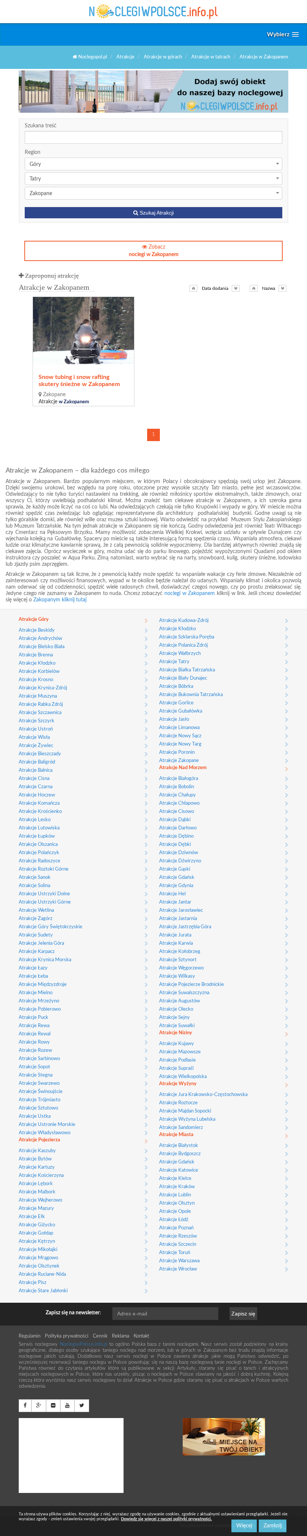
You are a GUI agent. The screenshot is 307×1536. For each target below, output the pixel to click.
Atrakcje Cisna (34, 778)
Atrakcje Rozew (35, 1050)
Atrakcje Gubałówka (180, 711)
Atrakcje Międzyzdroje (43, 984)
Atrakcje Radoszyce (39, 861)
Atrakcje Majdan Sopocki (185, 1111)
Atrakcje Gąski (174, 869)
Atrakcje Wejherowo (40, 1200)
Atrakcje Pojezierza (39, 1140)
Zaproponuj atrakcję (51, 275)
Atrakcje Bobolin (176, 786)
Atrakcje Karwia (176, 943)
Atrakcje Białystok (178, 1145)
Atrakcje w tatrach (210, 57)
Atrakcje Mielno (35, 992)
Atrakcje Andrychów (40, 638)
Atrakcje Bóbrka (176, 686)
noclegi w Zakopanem (189, 593)
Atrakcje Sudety (36, 935)
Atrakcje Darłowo (178, 828)
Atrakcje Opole (175, 1211)
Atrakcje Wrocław (178, 1269)
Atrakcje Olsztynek (39, 1266)
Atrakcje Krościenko (40, 811)
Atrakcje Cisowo (176, 811)
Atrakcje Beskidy (37, 630)
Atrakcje (125, 57)
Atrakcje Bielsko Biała (41, 646)
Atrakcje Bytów (35, 1159)
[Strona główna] (153, 11)
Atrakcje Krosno (36, 679)
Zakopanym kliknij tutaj (59, 599)
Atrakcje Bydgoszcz (180, 1153)
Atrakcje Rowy (34, 1042)
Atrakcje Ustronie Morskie (47, 1124)
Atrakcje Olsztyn (177, 1203)
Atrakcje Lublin (175, 1195)
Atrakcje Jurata (175, 935)
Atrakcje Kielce (175, 1178)
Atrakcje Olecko (176, 1009)
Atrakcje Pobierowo (40, 1009)
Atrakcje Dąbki (175, 819)
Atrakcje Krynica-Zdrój (43, 688)
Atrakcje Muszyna (38, 696)
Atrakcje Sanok (35, 877)
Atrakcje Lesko (35, 819)
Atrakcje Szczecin (177, 1244)
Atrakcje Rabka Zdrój (41, 704)
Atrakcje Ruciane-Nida (42, 1274)
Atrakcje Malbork (37, 1192)
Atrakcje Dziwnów (178, 852)
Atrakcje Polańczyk (39, 852)
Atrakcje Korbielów (39, 671)
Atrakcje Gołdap (36, 1233)
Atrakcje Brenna (36, 655)
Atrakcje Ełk (32, 1216)
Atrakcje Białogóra (178, 778)
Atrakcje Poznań (176, 1228)
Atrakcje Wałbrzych (180, 653)
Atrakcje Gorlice (176, 703)
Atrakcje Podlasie (177, 1060)
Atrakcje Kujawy (176, 1043)
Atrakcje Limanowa (179, 727)
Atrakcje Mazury (36, 1208)
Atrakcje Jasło (174, 719)
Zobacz (154, 251)
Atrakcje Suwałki (177, 1025)
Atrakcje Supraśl (176, 1068)
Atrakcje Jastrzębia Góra (185, 927)
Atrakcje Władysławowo (44, 1132)
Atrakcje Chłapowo (179, 803)
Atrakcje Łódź (173, 1219)
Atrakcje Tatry (174, 661)
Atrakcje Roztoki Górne (44, 869)
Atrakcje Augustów (179, 1001)
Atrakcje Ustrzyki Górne (45, 902)
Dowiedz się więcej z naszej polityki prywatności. (166, 1519)
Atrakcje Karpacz (37, 951)
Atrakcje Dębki (175, 844)
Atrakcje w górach (163, 57)
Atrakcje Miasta (176, 1134)
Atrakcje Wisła (34, 737)
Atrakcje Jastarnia (178, 918)
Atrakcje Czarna (35, 786)
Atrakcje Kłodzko (37, 663)
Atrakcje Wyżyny (178, 1083)
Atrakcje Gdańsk (176, 877)
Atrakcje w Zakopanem (264, 57)
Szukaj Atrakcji (156, 213)
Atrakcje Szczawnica (40, 712)
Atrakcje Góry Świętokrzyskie (50, 927)
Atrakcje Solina (34, 885)
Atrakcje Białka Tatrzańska (187, 670)
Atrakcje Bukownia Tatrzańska (191, 694)
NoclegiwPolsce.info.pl (84, 1344)
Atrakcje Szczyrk (36, 721)
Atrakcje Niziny (175, 1032)
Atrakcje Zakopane (179, 760)
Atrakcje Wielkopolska (183, 1076)
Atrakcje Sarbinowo (39, 1058)
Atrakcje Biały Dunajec (183, 678)
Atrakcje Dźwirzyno (180, 861)
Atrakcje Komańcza (39, 803)
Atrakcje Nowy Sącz (180, 736)
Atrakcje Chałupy (177, 795)
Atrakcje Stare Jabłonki (43, 1290)
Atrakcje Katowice (178, 1170)
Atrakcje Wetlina (36, 910)
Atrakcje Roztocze (178, 1103)
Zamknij (273, 1526)
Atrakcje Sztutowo (38, 1108)
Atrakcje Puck (33, 1017)
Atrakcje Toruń (174, 1252)
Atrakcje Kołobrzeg (179, 951)
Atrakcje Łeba (33, 976)
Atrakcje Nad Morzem (183, 767)
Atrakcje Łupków (37, 836)
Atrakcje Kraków (177, 1186)
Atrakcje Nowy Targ (180, 744)
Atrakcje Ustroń (36, 729)
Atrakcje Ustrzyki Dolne (44, 894)
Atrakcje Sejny (174, 1017)
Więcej (244, 1526)
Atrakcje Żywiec (36, 745)
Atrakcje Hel (172, 894)
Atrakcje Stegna (35, 1075)
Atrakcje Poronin (177, 752)
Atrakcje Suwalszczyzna (184, 992)
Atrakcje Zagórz (35, 918)
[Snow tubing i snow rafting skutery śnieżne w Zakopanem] (84, 330)
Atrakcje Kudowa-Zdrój (184, 620)
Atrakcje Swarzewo (39, 1083)
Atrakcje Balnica (35, 770)
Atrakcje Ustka (35, 1116)
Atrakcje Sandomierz (181, 1127)
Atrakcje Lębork (36, 1183)
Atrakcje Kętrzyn (37, 1241)
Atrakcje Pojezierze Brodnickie (191, 984)
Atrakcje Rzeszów (178, 1236)
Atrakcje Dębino (176, 836)
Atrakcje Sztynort (178, 959)
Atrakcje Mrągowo (38, 1258)
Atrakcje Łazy (33, 968)
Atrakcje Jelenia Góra (41, 943)
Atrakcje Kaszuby (37, 1150)
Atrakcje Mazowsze (180, 1052)
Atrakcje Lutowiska (39, 828)
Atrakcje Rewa (34, 1025)
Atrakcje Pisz (32, 1282)
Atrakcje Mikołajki (38, 1249)
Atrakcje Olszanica (38, 844)
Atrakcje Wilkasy (177, 976)
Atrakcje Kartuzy (37, 1167)
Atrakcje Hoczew (37, 795)
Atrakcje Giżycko (37, 1225)
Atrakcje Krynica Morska (45, 959)
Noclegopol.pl (92, 57)
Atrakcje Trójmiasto (39, 1100)
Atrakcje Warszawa (179, 1261)
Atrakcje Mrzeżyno (39, 1001)
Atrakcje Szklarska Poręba (186, 637)
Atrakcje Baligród (37, 762)
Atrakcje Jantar (175, 902)
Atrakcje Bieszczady (40, 754)
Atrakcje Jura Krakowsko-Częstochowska (203, 1094)
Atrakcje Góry (34, 619)
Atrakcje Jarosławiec (181, 910)
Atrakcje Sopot (34, 1067)
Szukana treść (41, 125)
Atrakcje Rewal (35, 1034)
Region (32, 152)
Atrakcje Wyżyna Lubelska (187, 1119)
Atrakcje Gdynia (176, 885)
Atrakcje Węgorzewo (181, 968)
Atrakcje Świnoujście (41, 1091)
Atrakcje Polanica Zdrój (183, 645)
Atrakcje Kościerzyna (41, 1175)
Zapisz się (243, 1314)
